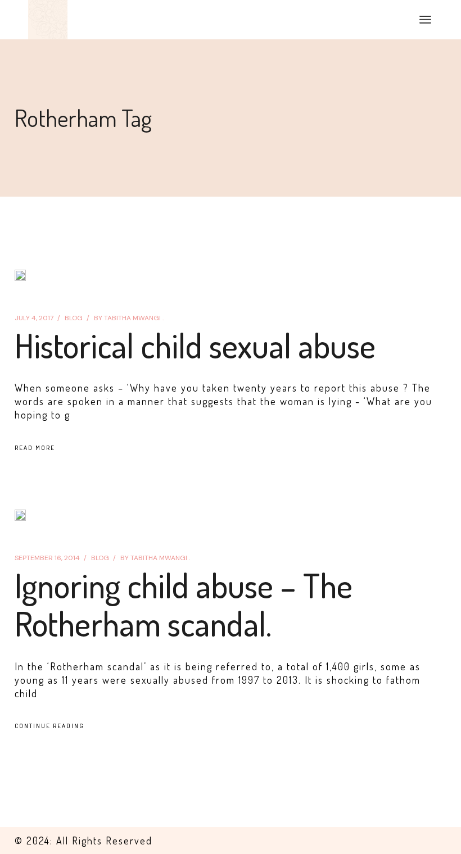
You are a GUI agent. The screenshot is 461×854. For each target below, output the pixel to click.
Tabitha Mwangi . (129, 318)
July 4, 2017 (34, 318)
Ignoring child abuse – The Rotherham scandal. (183, 604)
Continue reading (49, 726)
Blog (74, 318)
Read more (35, 448)
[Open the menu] (425, 19)
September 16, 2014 (47, 557)
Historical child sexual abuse (195, 345)
